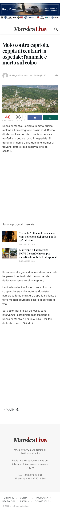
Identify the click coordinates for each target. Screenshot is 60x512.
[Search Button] (56, 29)
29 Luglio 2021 (41, 75)
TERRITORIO (8, 497)
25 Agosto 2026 (28, 244)
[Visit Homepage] (30, 29)
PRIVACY (24, 501)
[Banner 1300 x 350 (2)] (30, 11)
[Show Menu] (3, 29)
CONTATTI (25, 497)
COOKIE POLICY (43, 501)
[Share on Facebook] (35, 117)
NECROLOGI (8, 501)
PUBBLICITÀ (42, 497)
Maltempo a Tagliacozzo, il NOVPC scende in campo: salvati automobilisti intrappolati (38, 253)
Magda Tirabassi (20, 75)
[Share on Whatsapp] (50, 117)
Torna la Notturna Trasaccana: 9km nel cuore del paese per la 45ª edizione (37, 236)
